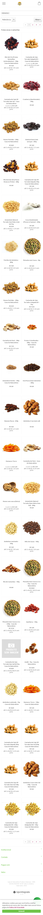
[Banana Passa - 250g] (11, 415)
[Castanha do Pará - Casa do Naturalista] (32, 455)
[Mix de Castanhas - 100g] (11, 576)
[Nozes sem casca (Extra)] (11, 495)
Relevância (6, 20)
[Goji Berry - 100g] (32, 616)
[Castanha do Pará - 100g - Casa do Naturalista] (11, 335)
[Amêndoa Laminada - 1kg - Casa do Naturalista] (11, 696)
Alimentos (5, 13)
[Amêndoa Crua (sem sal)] (32, 415)
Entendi (21, 911)
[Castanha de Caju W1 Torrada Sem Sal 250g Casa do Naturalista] (32, 736)
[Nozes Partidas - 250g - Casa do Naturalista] (11, 294)
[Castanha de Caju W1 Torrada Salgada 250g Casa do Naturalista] (11, 736)
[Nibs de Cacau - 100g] (32, 535)
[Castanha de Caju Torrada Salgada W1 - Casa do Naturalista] (32, 51)
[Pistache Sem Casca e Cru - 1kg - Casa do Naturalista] (32, 576)
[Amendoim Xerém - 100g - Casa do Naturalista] (11, 375)
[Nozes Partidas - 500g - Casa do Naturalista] (11, 134)
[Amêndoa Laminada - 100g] (11, 535)
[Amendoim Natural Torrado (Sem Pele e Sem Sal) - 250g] (32, 495)
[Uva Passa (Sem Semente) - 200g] (32, 375)
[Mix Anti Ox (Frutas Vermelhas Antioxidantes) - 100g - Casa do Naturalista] (11, 52)
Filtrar (37, 19)
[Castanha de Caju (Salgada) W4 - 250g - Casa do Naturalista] (11, 817)
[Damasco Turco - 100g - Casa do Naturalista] (32, 696)
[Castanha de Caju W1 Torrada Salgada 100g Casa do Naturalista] (32, 174)
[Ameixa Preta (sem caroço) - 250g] (32, 134)
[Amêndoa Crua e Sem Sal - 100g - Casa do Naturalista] (32, 777)
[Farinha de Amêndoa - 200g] (11, 254)
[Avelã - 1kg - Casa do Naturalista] (32, 656)
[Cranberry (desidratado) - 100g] (32, 93)
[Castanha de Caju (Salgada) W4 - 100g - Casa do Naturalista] (32, 817)
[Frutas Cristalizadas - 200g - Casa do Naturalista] (32, 335)
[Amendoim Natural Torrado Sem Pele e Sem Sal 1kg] (11, 214)
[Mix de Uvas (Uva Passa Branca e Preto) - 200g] (11, 174)
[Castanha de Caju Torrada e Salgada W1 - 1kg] (32, 294)
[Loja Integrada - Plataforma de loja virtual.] (21, 892)
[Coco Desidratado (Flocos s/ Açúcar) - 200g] (32, 214)
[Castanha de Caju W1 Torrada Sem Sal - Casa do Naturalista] (11, 93)
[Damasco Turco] (11, 455)
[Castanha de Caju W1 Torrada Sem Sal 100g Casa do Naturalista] (11, 777)
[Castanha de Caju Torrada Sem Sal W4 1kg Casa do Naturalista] (11, 656)
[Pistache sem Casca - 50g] (32, 254)
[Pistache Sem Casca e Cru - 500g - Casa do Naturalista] (11, 616)
